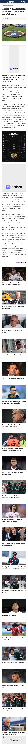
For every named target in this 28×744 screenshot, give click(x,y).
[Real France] (10, 1)
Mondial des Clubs (7, 5)
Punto (3, 22)
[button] (3, 1)
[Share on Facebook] (5, 18)
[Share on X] (8, 18)
